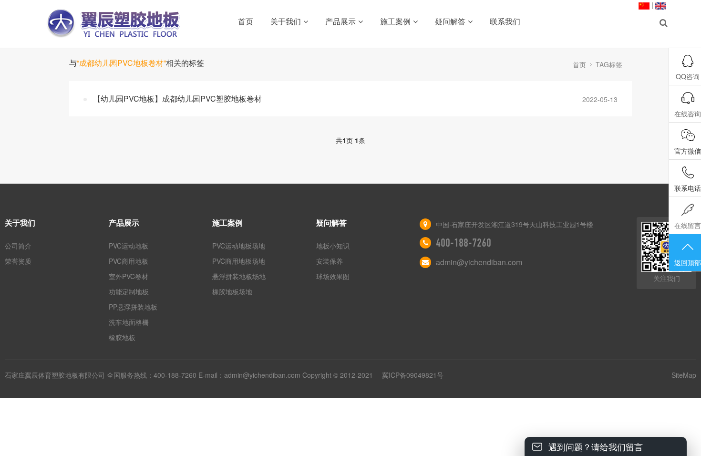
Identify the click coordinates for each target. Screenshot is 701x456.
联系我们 (505, 21)
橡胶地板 (122, 337)
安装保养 (329, 261)
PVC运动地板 (128, 245)
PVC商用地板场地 (238, 261)
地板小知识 (333, 245)
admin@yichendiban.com (479, 262)
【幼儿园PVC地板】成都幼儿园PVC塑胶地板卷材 (177, 98)
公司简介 (18, 245)
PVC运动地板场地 (238, 245)
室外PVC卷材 (128, 276)
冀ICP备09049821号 (412, 375)
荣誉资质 (18, 261)
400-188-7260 (463, 243)
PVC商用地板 (128, 261)
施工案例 (395, 21)
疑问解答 (450, 21)
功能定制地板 (129, 291)
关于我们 (285, 21)
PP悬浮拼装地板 (133, 306)
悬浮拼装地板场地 (239, 276)
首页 (245, 21)
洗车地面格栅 (129, 322)
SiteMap (683, 375)
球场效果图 (333, 276)
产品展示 (340, 21)
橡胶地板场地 (232, 291)
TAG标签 (609, 64)
